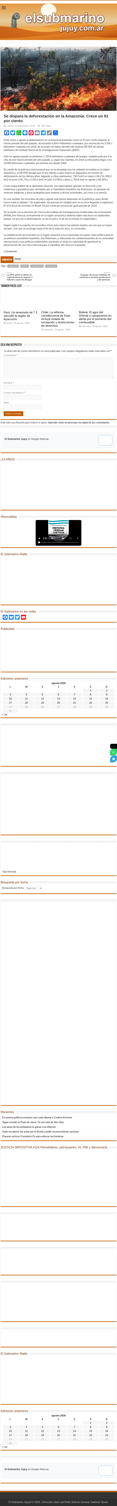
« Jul (4, 714)
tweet (18, 259)
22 (90, 703)
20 (58, 703)
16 (106, 698)
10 (10, 698)
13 (58, 698)
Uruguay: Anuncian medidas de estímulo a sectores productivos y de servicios (95, 276)
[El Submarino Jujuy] (58, 21)
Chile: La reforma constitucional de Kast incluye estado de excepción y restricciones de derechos (57, 319)
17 (10, 703)
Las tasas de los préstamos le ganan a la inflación (29, 1127)
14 (74, 698)
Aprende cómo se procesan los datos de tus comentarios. (79, 422)
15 (90, 698)
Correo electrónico (14, 392)
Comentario (11, 355)
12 (42, 698)
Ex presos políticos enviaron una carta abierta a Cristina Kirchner (37, 1117)
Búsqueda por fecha (13, 888)
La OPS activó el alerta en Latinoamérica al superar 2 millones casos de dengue (20, 276)
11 (26, 698)
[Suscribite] (113, 752)
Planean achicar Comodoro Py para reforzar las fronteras (33, 1136)
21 (74, 703)
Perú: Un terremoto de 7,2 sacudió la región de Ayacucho (20, 316)
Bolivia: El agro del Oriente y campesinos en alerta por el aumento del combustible (95, 317)
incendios (51, 266)
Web (6, 402)
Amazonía (13, 266)
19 (42, 703)
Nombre (9, 383)
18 (26, 703)
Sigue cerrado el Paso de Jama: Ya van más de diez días (33, 1122)
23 (106, 703)
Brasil (25, 266)
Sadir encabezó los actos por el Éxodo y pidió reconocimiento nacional (40, 1131)
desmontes (37, 266)
